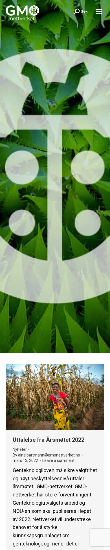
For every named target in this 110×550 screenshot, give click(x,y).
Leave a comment (58, 460)
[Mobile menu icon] (98, 11)
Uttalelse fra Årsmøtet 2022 (48, 439)
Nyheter (20, 449)
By (46, 455)
